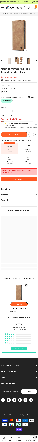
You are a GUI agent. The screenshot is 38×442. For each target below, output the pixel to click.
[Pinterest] (14, 400)
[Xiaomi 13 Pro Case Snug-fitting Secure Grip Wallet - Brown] (19, 292)
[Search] (25, 7)
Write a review (19, 348)
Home (2, 13)
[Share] (35, 134)
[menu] (2, 7)
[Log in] (29, 7)
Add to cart (14, 134)
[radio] (9, 148)
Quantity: (4, 107)
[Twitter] (31, 400)
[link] (31, 134)
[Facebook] (3, 400)
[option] (19, 35)
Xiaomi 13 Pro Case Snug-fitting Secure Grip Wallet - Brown (19, 309)
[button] (31, 51)
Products (9, 13)
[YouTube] (25, 400)
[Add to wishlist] (26, 285)
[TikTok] (20, 400)
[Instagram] (9, 400)
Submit (29, 392)
